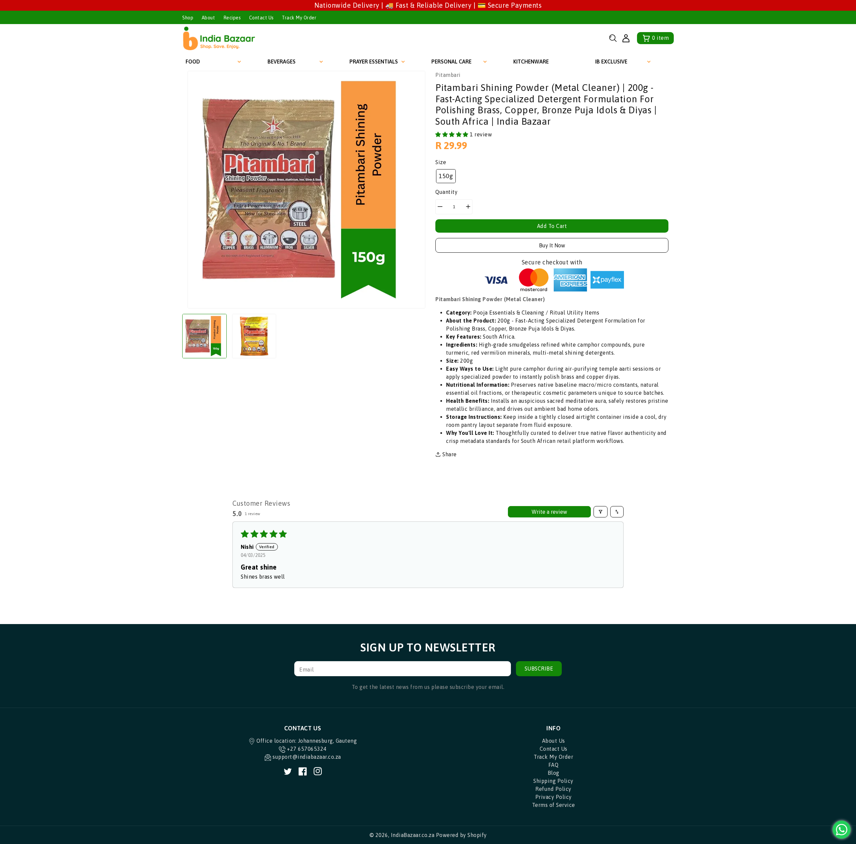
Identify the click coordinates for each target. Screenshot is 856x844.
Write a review (549, 512)
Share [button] (449, 454)
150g (446, 175)
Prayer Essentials (373, 61)
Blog (553, 773)
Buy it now (552, 245)
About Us (553, 741)
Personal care (451, 61)
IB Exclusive (611, 61)
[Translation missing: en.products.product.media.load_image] (204, 336)
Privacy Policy (553, 797)
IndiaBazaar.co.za (413, 835)
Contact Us (261, 17)
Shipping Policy (553, 781)
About (208, 17)
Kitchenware (531, 61)
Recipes (232, 17)
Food (193, 61)
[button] (613, 38)
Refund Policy (553, 789)
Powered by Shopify (461, 835)
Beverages (282, 61)
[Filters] (601, 511)
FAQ (553, 765)
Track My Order (299, 17)
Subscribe (539, 669)
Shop (187, 17)
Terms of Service (553, 805)
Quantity (446, 192)
